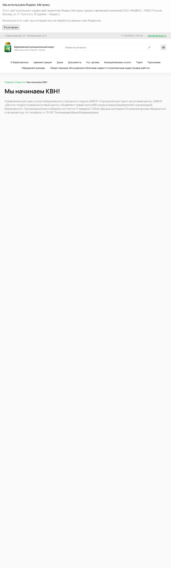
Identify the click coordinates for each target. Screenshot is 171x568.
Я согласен (11, 27)
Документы (74, 62)
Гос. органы (92, 62)
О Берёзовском (19, 62)
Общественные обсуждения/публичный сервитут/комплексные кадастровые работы (100, 68)
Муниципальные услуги (117, 62)
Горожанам (154, 62)
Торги (139, 62)
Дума (60, 62)
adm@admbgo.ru (157, 35)
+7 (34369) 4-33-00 (132, 35)
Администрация (42, 62)
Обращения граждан (33, 68)
